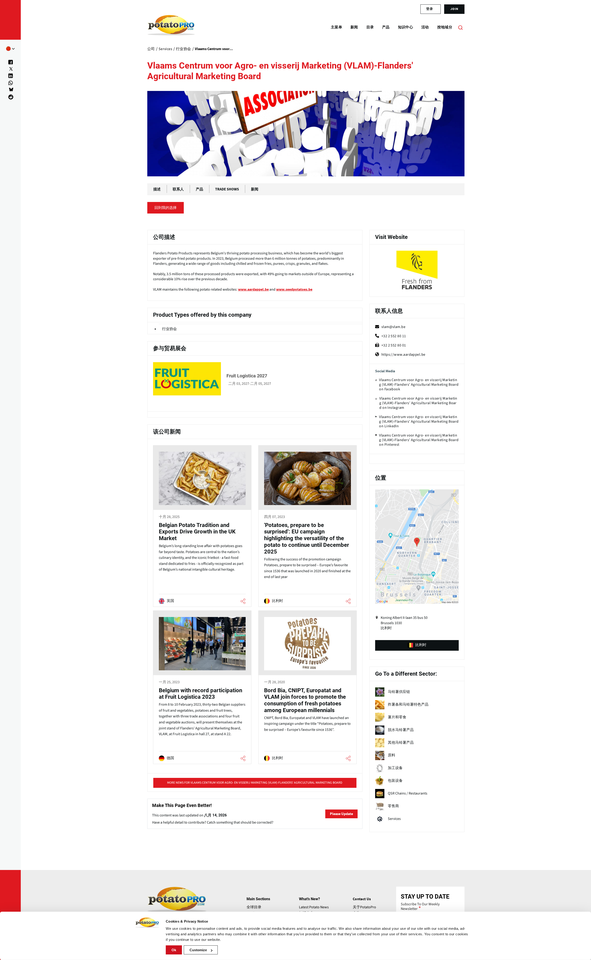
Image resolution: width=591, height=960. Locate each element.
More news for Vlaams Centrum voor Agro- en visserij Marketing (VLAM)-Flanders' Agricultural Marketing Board (254, 782)
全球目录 (254, 907)
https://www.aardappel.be (403, 354)
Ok (174, 950)
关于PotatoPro (364, 907)
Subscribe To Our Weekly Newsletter (420, 906)
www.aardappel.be (253, 289)
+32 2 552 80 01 (393, 345)
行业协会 (169, 328)
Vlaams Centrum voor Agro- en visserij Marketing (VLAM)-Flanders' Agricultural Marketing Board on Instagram (418, 403)
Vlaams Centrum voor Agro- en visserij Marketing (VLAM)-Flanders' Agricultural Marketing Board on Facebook (418, 384)
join (454, 9)
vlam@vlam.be (393, 327)
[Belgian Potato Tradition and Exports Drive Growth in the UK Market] (202, 526)
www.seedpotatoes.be (294, 289)
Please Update (341, 814)
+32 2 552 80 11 (393, 336)
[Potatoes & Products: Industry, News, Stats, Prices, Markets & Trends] (171, 27)
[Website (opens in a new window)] (417, 271)
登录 (429, 9)
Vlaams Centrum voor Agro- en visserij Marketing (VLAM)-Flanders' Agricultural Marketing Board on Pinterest (418, 440)
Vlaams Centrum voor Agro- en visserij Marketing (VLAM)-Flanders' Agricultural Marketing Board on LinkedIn (418, 421)
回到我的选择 (165, 207)
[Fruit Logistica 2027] (255, 378)
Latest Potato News (314, 907)
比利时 (420, 644)
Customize (198, 950)
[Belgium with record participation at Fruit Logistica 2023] (202, 687)
